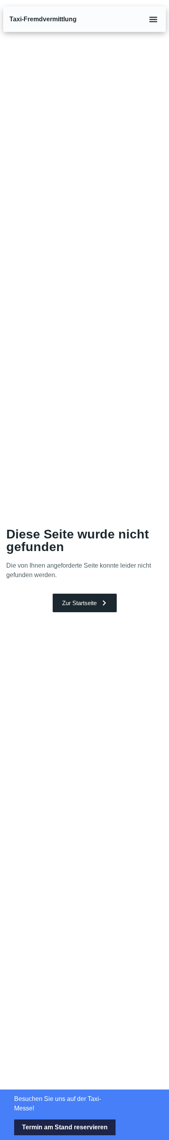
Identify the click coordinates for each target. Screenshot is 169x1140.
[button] (153, 19)
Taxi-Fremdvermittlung (43, 19)
